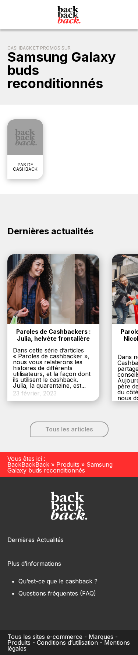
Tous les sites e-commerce (44, 636)
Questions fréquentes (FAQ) (57, 593)
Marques (101, 636)
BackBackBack (28, 464)
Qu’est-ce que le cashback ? (58, 581)
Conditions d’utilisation (67, 642)
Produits (67, 464)
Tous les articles (69, 429)
